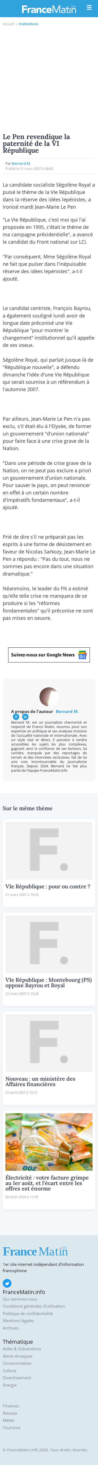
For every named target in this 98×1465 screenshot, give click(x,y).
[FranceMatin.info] (49, 9)
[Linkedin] (25, 717)
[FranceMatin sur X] (7, 1283)
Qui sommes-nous (20, 1299)
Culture (9, 1370)
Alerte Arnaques (17, 1356)
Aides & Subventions (22, 1348)
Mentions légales (18, 1320)
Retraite (10, 1413)
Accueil (8, 23)
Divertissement (17, 1377)
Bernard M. (21, 163)
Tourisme (11, 1427)
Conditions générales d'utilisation (34, 1306)
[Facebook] (16, 717)
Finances (11, 1405)
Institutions (28, 23)
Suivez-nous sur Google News (43, 655)
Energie (10, 1385)
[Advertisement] (49, 79)
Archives (11, 1328)
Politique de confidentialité (28, 1313)
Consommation (17, 1363)
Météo (8, 1420)
